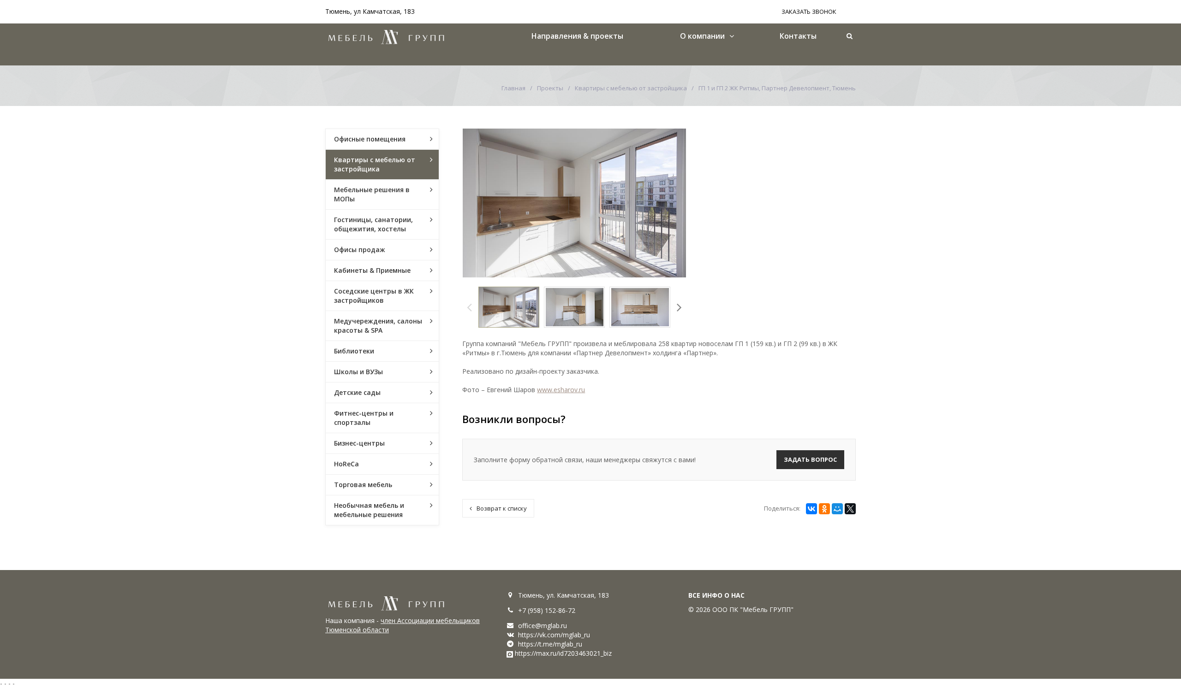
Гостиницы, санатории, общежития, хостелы (373, 224)
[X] (850, 508)
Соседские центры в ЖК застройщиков (374, 296)
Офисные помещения (370, 139)
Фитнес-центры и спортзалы (364, 418)
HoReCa (346, 463)
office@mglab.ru (542, 625)
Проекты (550, 88)
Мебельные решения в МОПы (372, 194)
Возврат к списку (502, 508)
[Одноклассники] (824, 508)
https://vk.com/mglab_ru (554, 634)
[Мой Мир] (837, 508)
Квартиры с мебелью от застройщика (631, 88)
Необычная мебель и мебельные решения (369, 510)
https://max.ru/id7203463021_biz (563, 653)
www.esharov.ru (561, 389)
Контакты (798, 36)
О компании (702, 36)
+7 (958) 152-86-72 (546, 610)
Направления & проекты (577, 36)
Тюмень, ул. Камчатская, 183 (563, 595)
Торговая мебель (363, 484)
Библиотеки (354, 351)
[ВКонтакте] (811, 508)
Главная (513, 88)
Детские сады (357, 392)
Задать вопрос (810, 459)
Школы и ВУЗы (358, 371)
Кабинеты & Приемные (372, 270)
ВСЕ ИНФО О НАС (716, 595)
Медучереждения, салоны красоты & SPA (378, 326)
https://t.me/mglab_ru (550, 644)
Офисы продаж (359, 249)
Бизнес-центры (359, 443)
